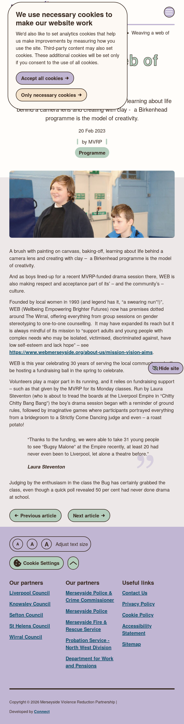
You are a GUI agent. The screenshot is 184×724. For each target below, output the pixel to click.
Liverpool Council (29, 592)
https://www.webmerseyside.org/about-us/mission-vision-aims (81, 351)
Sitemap (131, 643)
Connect (42, 711)
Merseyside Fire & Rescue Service (86, 625)
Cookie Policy (138, 614)
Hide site (169, 368)
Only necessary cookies (48, 94)
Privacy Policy (138, 603)
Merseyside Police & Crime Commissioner (90, 596)
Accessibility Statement (137, 629)
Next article (91, 515)
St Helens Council (29, 625)
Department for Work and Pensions (89, 662)
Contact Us (134, 592)
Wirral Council (25, 636)
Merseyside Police (86, 610)
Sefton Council (26, 614)
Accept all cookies (42, 78)
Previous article (38, 515)
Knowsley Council (30, 603)
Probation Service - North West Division (88, 644)
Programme (92, 152)
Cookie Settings (41, 562)
